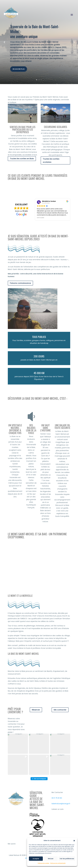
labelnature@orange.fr (61, 803)
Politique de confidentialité (57, 863)
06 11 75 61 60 (57, 798)
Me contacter (60, 709)
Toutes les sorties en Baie (22, 158)
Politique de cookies (43, 863)
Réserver (36, 709)
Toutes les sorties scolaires (51, 160)
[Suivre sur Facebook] (13, 849)
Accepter (36, 859)
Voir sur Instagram (40, 778)
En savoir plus (19, 69)
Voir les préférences (67, 859)
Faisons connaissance (20, 283)
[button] (74, 841)
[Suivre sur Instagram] (9, 849)
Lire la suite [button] (40, 218)
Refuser (50, 859)
